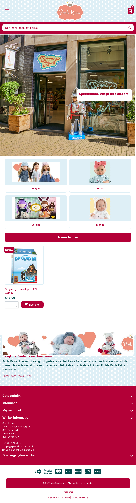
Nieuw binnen (68, 237)
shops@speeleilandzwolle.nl (17, 446)
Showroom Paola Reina (17, 375)
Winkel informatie (15, 417)
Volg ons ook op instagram (19, 449)
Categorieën (11, 395)
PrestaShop (68, 492)
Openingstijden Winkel (18, 455)
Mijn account (11, 410)
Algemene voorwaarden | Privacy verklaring (68, 497)
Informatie (9, 403)
